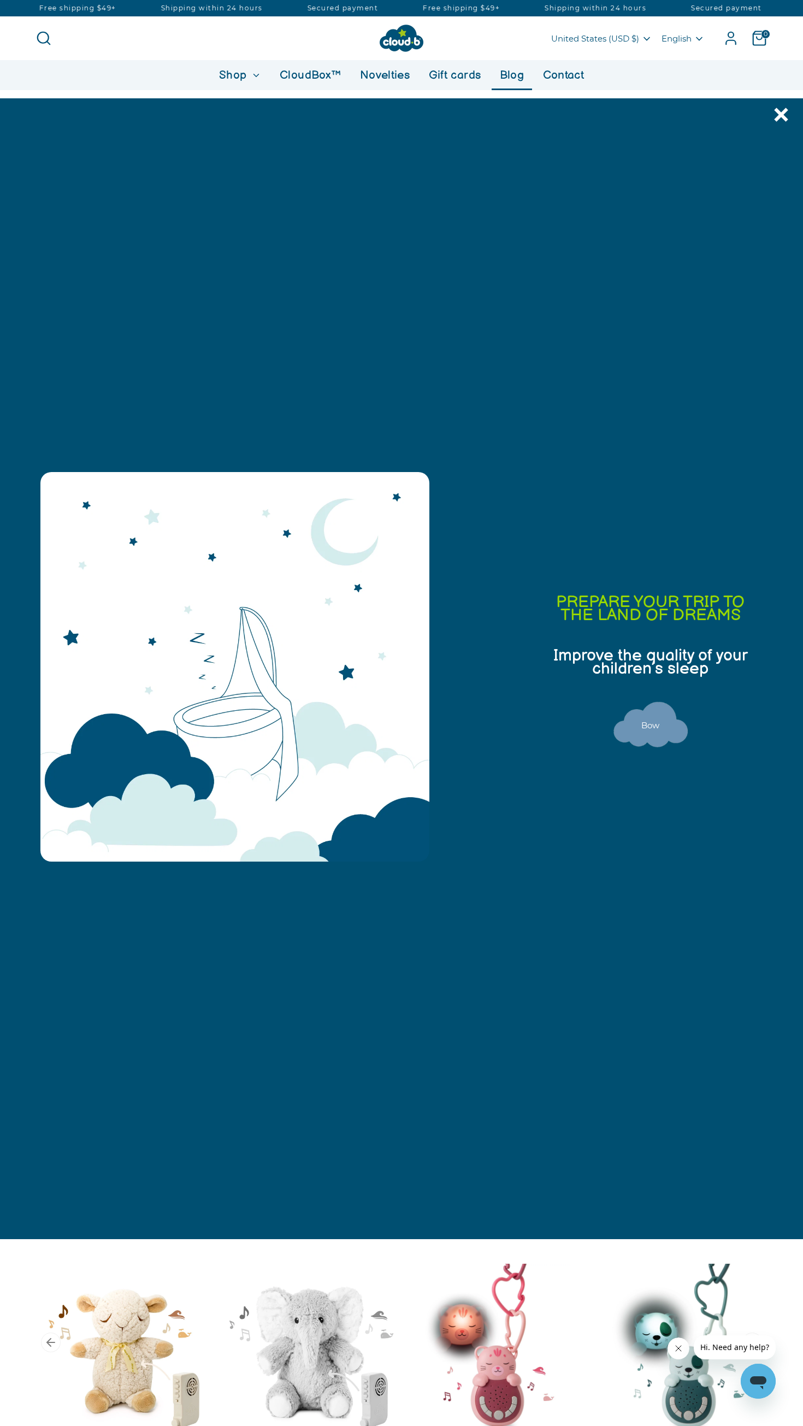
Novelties (385, 75)
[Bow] (650, 760)
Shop (234, 75)
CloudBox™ (310, 75)
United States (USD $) (595, 38)
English (677, 38)
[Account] (731, 38)
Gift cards (455, 75)
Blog (512, 75)
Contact (563, 75)
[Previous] (50, 1342)
